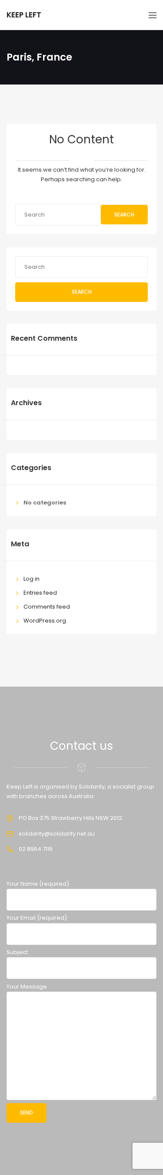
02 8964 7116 (36, 849)
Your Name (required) (38, 884)
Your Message (27, 986)
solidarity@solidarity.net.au (57, 834)
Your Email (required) (37, 918)
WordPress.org (44, 620)
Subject (17, 952)
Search (124, 214)
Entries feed (40, 593)
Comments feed (46, 607)
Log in (31, 579)
